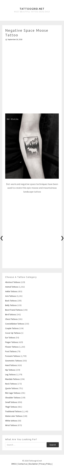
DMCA (14, 463)
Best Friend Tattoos (14, 310)
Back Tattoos (11, 300)
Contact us (22, 463)
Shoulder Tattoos (13, 397)
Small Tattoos (11, 402)
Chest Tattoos (11, 319)
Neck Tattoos (11, 383)
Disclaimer (33, 463)
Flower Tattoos (12, 346)
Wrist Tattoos (11, 425)
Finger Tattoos (11, 342)
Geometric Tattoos (13, 360)
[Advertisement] (32, 76)
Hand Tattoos (11, 365)
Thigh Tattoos (11, 406)
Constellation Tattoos (14, 323)
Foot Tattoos (11, 351)
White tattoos (11, 420)
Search (53, 444)
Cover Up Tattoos (13, 333)
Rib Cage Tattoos (12, 393)
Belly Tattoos (11, 305)
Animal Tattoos (11, 286)
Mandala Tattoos (12, 379)
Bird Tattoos (10, 314)
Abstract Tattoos (12, 282)
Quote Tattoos (11, 388)
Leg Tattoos (10, 374)
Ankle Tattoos (11, 291)
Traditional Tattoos (13, 411)
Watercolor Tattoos (13, 416)
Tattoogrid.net (32, 8)
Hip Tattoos (10, 370)
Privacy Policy (45, 463)
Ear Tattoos (10, 337)
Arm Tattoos (10, 296)
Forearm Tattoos (12, 356)
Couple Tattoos (12, 328)
